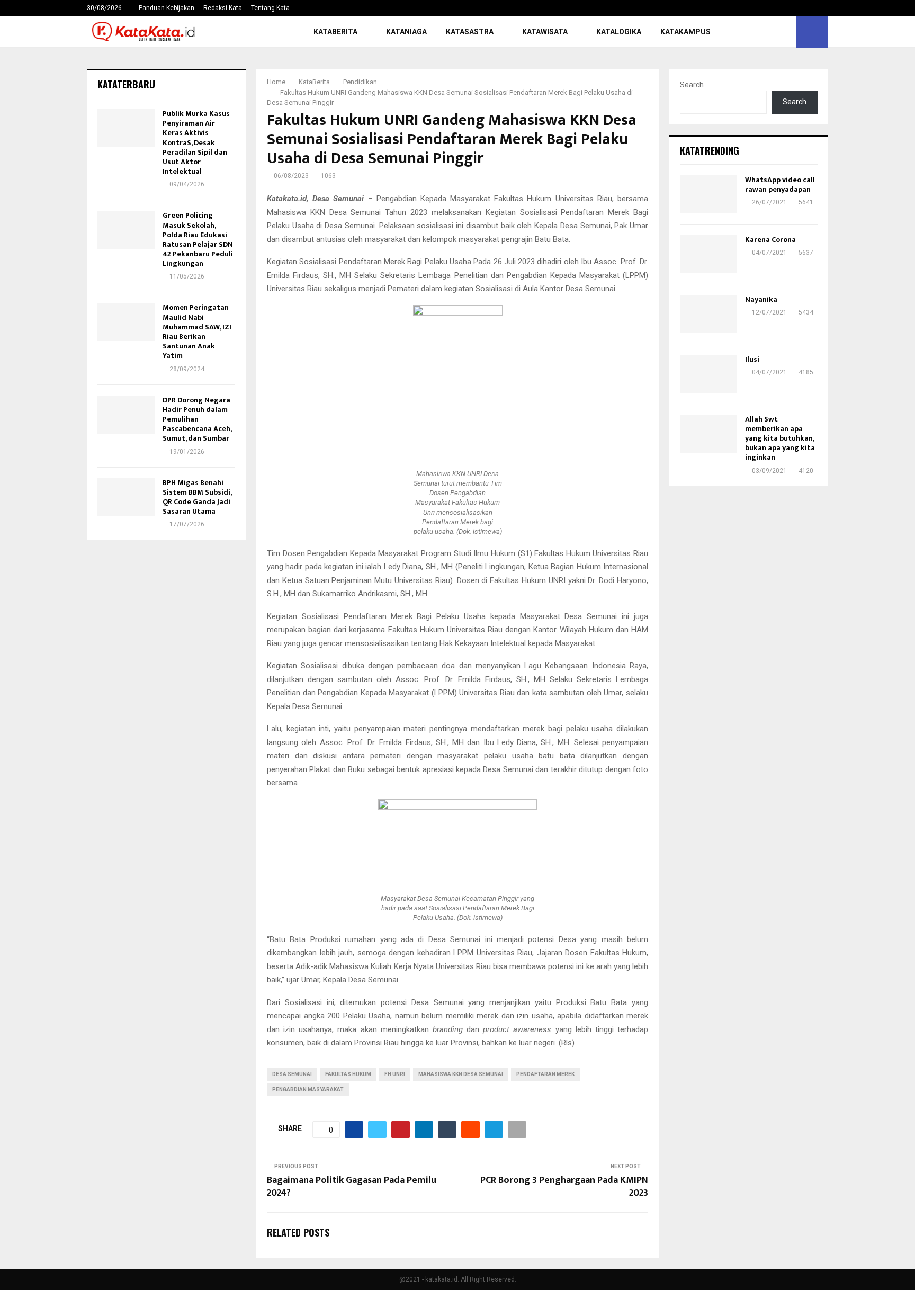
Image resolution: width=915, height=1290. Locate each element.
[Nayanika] (708, 314)
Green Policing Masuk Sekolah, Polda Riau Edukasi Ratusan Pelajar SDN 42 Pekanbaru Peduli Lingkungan (198, 239)
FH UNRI (394, 1074)
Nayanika (761, 299)
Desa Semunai (292, 1074)
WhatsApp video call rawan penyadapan (780, 184)
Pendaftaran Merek (545, 1074)
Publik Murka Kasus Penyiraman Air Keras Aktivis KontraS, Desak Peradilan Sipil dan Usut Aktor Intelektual (196, 142)
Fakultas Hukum (348, 1074)
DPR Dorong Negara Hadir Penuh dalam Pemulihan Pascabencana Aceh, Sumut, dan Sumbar (197, 419)
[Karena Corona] (708, 254)
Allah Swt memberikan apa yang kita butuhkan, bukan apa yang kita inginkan (780, 438)
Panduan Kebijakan (166, 8)
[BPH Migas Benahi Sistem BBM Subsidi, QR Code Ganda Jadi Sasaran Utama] (126, 497)
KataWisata (545, 32)
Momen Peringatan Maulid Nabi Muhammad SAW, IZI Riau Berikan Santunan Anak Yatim (197, 331)
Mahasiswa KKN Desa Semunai (460, 1074)
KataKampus (685, 32)
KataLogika (618, 32)
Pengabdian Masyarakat (308, 1089)
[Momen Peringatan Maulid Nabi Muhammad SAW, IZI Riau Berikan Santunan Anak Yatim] (126, 322)
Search (692, 84)
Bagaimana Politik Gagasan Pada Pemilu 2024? (351, 1186)
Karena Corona (770, 240)
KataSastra (470, 32)
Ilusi (752, 359)
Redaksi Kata (222, 8)
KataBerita (335, 32)
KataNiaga (406, 32)
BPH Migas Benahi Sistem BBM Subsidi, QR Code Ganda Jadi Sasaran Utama (197, 497)
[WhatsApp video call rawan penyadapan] (708, 194)
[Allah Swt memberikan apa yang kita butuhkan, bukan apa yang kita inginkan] (708, 434)
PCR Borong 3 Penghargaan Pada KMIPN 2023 (564, 1186)
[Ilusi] (708, 374)
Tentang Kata (270, 8)
